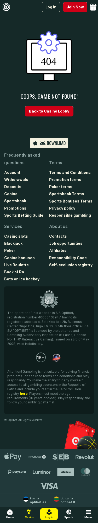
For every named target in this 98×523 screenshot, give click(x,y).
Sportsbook (15, 201)
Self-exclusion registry (71, 265)
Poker (9, 250)
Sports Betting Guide (23, 215)
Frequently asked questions (22, 158)
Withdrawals (16, 179)
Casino (11, 193)
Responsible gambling (70, 215)
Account (12, 172)
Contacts (58, 236)
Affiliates (58, 250)
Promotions (15, 208)
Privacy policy (62, 208)
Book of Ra (14, 272)
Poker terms (60, 186)
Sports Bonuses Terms (71, 201)
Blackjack (13, 243)
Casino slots (16, 236)
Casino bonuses (19, 257)
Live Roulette (16, 265)
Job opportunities (66, 243)
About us (58, 226)
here (24, 394)
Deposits (12, 186)
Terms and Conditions (70, 172)
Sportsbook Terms (66, 193)
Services (13, 226)
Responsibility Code (68, 257)
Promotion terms (65, 179)
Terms (55, 162)
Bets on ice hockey (21, 279)
